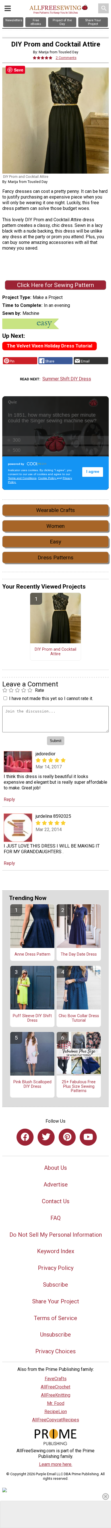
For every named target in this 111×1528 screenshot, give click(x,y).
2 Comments (66, 58)
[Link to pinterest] (67, 1137)
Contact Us (55, 1201)
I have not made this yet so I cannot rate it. (51, 698)
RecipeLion (55, 1411)
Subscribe (55, 1284)
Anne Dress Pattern (32, 954)
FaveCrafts (56, 1378)
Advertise (56, 1184)
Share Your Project (55, 1301)
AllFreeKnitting (55, 1395)
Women (55, 526)
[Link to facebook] (25, 1137)
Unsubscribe (55, 1334)
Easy (55, 541)
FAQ (55, 1218)
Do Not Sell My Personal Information (55, 1234)
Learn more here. (55, 1464)
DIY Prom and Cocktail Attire (55, 651)
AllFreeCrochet (55, 1387)
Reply (9, 799)
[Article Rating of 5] (43, 58)
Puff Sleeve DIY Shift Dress (32, 1018)
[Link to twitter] (46, 1137)
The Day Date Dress (79, 954)
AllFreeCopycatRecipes (55, 1419)
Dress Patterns (55, 557)
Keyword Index (55, 1251)
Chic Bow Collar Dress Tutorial (79, 1018)
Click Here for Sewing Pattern (55, 285)
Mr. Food (55, 1403)
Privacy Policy (55, 1267)
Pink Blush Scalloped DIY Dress (32, 1084)
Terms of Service (55, 1318)
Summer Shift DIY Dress (66, 379)
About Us (55, 1167)
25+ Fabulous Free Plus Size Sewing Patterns (79, 1086)
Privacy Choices (55, 1351)
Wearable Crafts (55, 510)
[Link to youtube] (88, 1137)
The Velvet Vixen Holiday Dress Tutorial (49, 346)
